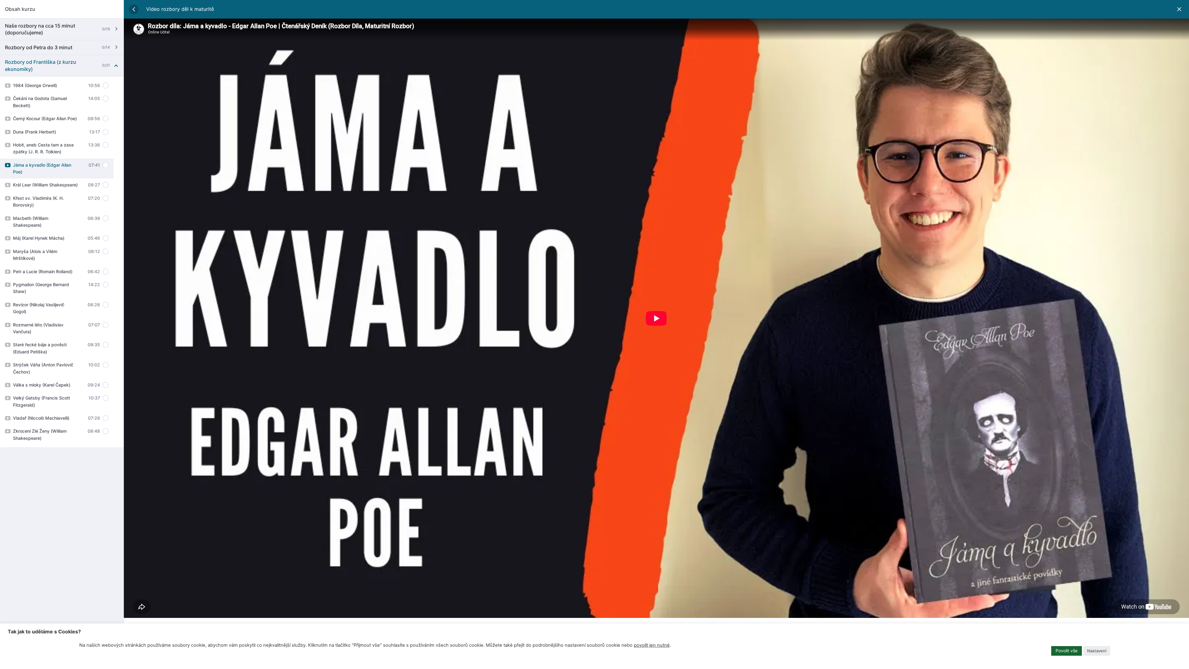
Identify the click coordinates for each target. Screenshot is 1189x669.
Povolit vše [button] (1067, 650)
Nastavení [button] (1096, 650)
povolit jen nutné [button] (652, 645)
